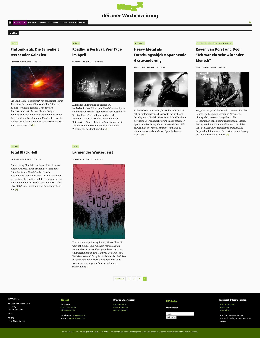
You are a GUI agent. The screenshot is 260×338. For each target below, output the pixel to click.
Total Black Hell (24, 152)
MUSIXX (14, 146)
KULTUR (83, 22)
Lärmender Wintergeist (92, 152)
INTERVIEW (139, 43)
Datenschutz (224, 310)
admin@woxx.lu (68, 310)
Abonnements (119, 304)
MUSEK (14, 43)
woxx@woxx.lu (78, 315)
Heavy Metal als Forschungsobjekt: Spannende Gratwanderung (160, 55)
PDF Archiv (171, 300)
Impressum (224, 307)
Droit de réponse (226, 304)
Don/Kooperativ (120, 310)
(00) (68, 307)
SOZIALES (44, 22)
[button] (250, 22)
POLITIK (32, 22)
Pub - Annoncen (120, 307)
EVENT (76, 146)
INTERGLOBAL (69, 22)
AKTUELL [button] (18, 22)
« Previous (119, 278)
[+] (33, 125)
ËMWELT (55, 22)
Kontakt (65, 299)
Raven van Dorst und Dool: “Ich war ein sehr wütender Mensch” (220, 55)
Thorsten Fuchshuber (21, 62)
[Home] (10, 22)
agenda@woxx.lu (77, 318)
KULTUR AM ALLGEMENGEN (220, 43)
